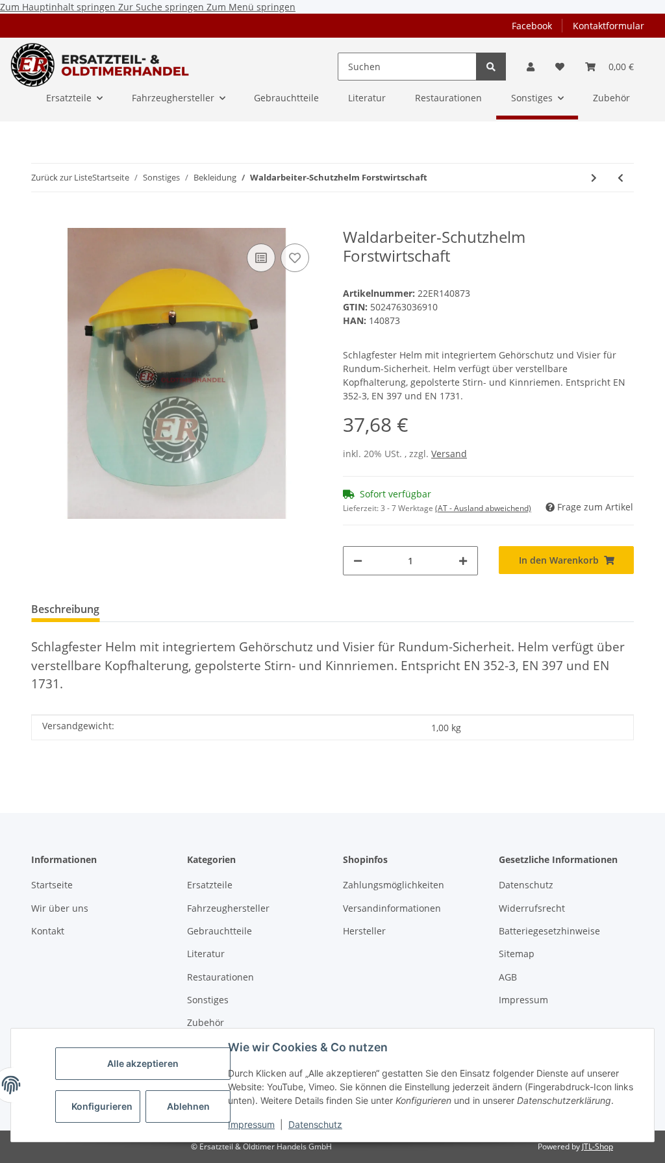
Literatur (206, 953)
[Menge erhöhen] (463, 561)
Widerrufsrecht (532, 908)
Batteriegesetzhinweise (549, 931)
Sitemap (516, 953)
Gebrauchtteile (219, 931)
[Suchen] (491, 67)
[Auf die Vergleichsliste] (261, 258)
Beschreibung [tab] (65, 609)
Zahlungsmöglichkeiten (393, 885)
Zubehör (205, 1022)
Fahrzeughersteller (228, 908)
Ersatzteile (209, 885)
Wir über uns (59, 908)
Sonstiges (208, 1000)
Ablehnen (188, 1106)
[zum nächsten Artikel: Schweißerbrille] (594, 178)
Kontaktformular (608, 25)
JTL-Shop (597, 1146)
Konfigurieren (101, 1106)
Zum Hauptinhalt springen (59, 7)
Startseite (52, 885)
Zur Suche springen (162, 7)
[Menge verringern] (358, 561)
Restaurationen (220, 977)
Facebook (532, 25)
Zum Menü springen (251, 7)
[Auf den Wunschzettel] (295, 258)
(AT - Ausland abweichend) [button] (483, 508)
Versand (449, 453)
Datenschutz (315, 1124)
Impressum (251, 1124)
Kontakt (47, 931)
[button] (530, 66)
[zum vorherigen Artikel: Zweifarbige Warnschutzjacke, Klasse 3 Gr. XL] (620, 178)
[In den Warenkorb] (41, 221)
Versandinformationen (392, 908)
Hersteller (364, 931)
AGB (508, 977)
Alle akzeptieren (143, 1063)
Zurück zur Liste (61, 177)
